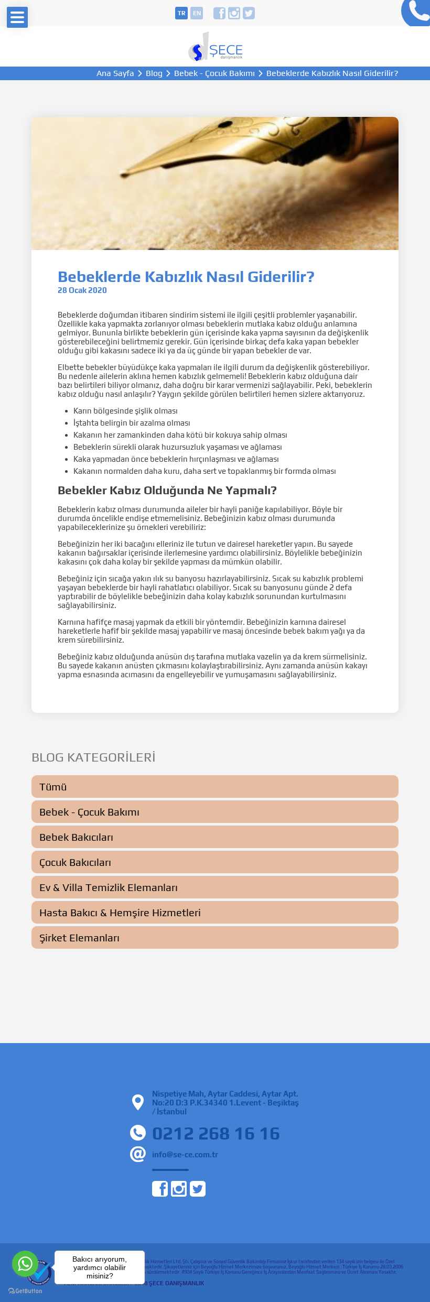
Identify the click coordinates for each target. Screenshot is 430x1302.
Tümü (53, 786)
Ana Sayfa (115, 73)
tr (181, 13)
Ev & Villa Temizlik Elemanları (108, 887)
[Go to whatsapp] (25, 1264)
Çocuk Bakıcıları (75, 862)
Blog (154, 73)
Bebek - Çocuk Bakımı (214, 73)
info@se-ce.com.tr (185, 1154)
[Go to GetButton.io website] (25, 1291)
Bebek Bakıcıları (76, 837)
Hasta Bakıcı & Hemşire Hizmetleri (120, 912)
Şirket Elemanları (79, 937)
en (197, 13)
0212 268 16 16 (413, 13)
